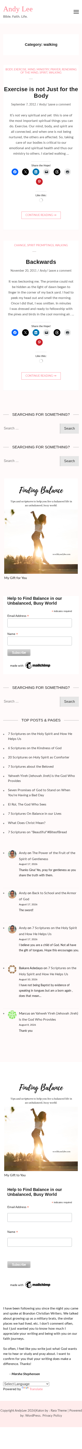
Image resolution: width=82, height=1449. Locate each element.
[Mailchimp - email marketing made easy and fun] (30, 662)
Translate (36, 1389)
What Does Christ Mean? (26, 823)
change (20, 245)
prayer (55, 69)
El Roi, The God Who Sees (27, 804)
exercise (20, 69)
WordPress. (33, 1415)
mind (31, 69)
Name (12, 634)
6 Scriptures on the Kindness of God (35, 748)
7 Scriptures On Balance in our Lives (34, 813)
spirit (44, 72)
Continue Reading (39, 215)
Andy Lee (18, 9)
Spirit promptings (40, 245)
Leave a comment (59, 104)
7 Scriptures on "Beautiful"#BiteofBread (37, 832)
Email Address (18, 616)
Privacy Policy (52, 1415)
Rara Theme (59, 1410)
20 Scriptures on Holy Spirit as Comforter (38, 757)
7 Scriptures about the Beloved (31, 766)
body (9, 69)
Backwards (41, 262)
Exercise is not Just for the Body (41, 92)
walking (55, 72)
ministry (43, 69)
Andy (42, 104)
